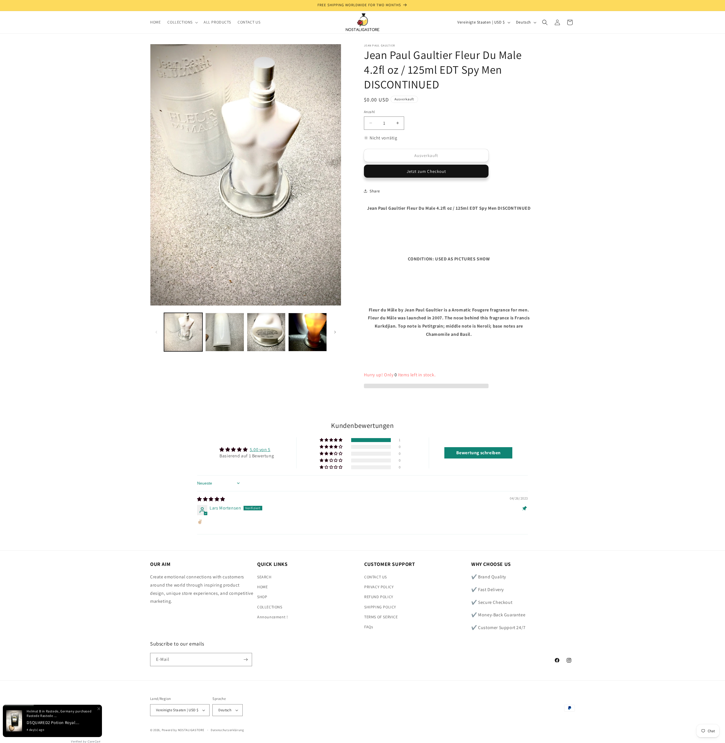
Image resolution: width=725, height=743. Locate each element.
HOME (262, 586)
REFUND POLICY (378, 596)
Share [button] (375, 191)
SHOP (262, 596)
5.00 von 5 (260, 450)
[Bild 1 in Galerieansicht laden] (183, 332)
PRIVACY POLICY (379, 586)
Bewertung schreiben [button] (478, 453)
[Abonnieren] (245, 659)
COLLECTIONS (269, 607)
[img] (211, 499)
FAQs (368, 626)
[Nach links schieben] (156, 332)
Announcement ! (272, 616)
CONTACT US (375, 576)
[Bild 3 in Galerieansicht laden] (266, 332)
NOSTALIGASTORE (191, 730)
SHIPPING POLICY (380, 607)
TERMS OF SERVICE (381, 616)
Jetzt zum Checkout (426, 171)
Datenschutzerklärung (227, 730)
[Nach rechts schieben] (335, 332)
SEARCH (264, 576)
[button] (182, 22)
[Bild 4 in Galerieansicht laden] (307, 332)
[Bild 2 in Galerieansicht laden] (224, 332)
